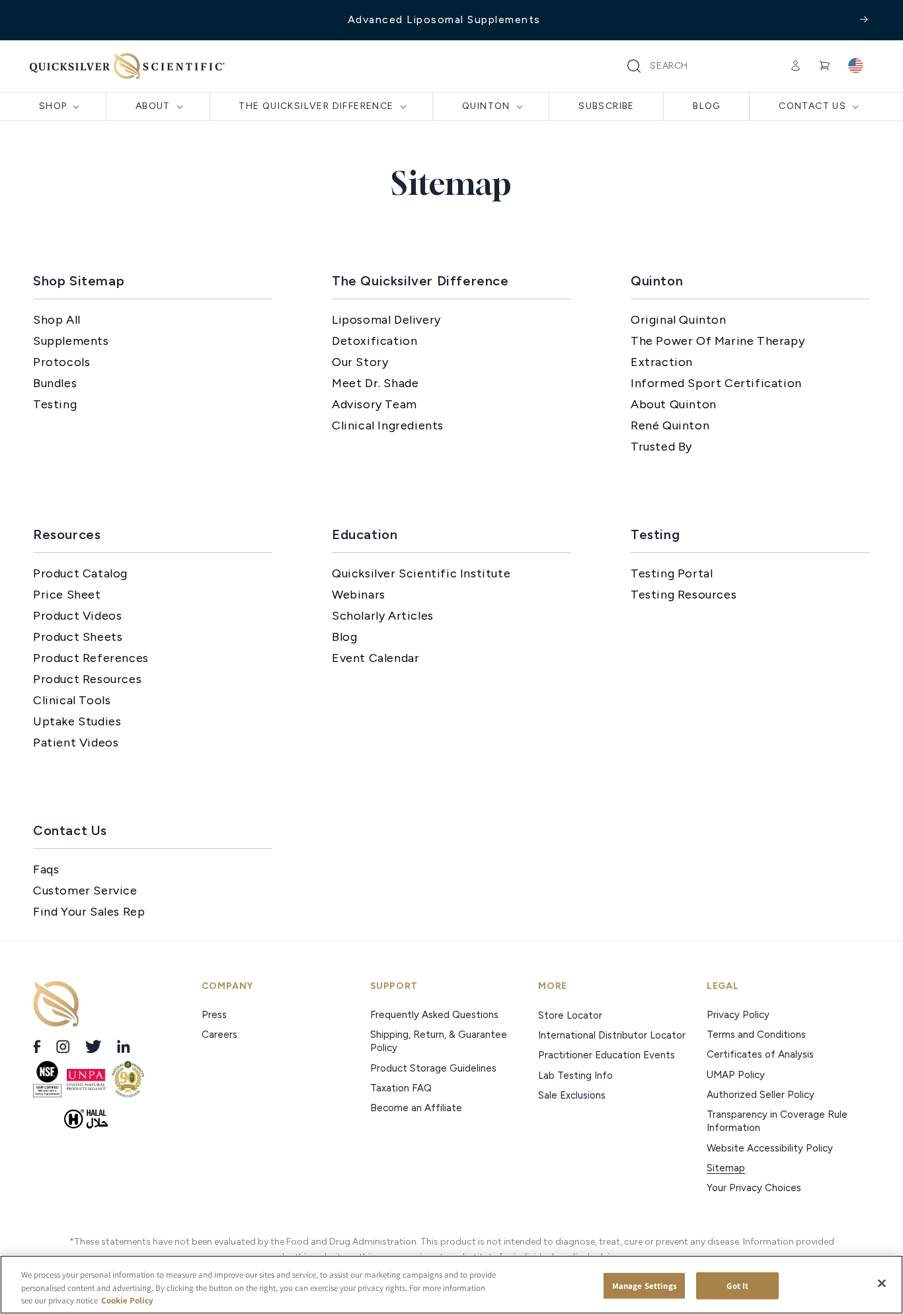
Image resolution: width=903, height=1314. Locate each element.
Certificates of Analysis (760, 1054)
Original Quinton (678, 319)
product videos (77, 615)
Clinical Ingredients (388, 425)
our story (360, 362)
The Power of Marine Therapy (718, 341)
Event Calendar (375, 658)
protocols (61, 362)
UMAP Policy (737, 1075)
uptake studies (77, 721)
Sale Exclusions (572, 1095)
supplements (71, 341)
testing (55, 404)
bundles (55, 383)
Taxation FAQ (401, 1088)
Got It (737, 1285)
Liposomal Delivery (386, 319)
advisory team (374, 404)
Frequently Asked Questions (434, 1015)
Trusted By (661, 446)
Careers (221, 1034)
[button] (633, 66)
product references (91, 658)
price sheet (67, 594)
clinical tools (71, 700)
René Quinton (670, 425)
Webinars (358, 594)
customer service (85, 890)
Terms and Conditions (756, 1034)
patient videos (75, 742)
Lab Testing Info (575, 1075)
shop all (57, 319)
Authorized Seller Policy (760, 1095)
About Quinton (674, 404)
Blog (344, 637)
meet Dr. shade (375, 383)
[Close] (881, 1282)
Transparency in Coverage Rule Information (777, 1121)
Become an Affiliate (416, 1108)
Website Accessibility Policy (770, 1148)
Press (215, 1015)
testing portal (672, 573)
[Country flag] (855, 66)
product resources (87, 679)
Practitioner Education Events (606, 1055)
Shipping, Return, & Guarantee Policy (438, 1041)
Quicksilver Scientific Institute (421, 573)
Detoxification (374, 341)
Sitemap (726, 1168)
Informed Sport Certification (716, 383)
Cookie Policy (127, 1300)
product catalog (80, 573)
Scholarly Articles (383, 615)
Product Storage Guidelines (433, 1068)
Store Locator (570, 1015)
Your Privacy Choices (754, 1188)
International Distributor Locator (612, 1035)
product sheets (77, 637)
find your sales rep (89, 911)
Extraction (662, 362)
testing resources (683, 594)
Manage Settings (644, 1285)
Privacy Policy (738, 1015)
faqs (46, 869)
